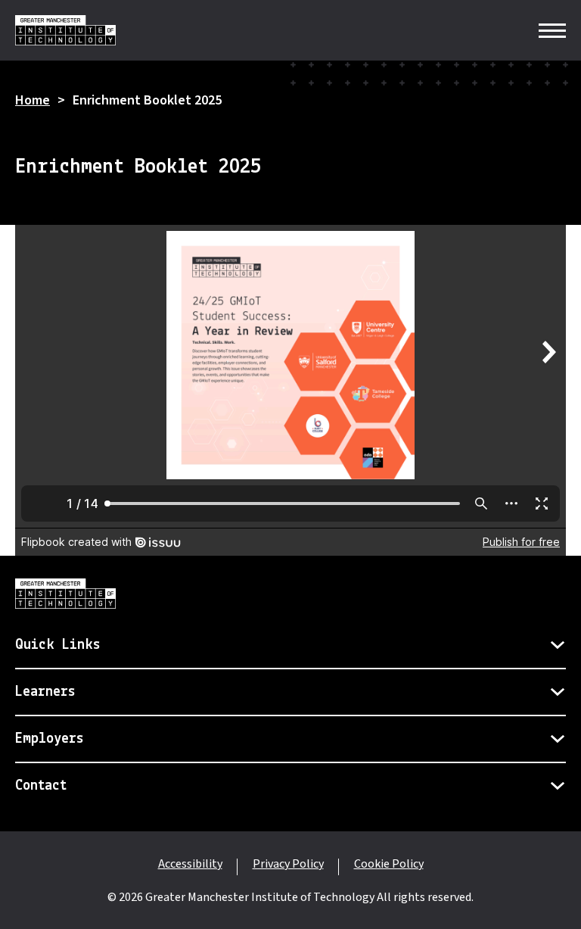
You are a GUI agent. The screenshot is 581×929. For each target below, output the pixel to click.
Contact (41, 785)
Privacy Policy (288, 864)
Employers (49, 739)
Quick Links (58, 645)
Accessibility (190, 864)
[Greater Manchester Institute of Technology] (65, 30)
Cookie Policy (389, 864)
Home (32, 100)
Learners (45, 692)
